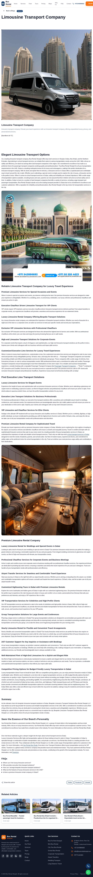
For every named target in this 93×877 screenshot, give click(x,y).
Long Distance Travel (55, 864)
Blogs (50, 3)
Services (23, 3)
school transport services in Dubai (78, 434)
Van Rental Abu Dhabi (30, 745)
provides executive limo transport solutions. (18, 765)
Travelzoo (15, 752)
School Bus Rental (54, 850)
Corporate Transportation (56, 854)
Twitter (70, 782)
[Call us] (88, 866)
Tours (36, 3)
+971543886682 (79, 3)
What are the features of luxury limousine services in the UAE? (23, 770)
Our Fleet (28, 844)
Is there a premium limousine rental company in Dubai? (20, 772)
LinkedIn (87, 782)
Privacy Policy (74, 874)
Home (15, 3)
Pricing (43, 3)
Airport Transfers (53, 857)
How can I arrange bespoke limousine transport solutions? (21, 767)
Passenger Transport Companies (65, 366)
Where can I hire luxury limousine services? (17, 763)
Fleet (30, 3)
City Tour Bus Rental (54, 847)
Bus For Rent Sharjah (55, 841)
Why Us (56, 3)
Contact (69, 3)
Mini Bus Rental (53, 844)
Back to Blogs (10, 10)
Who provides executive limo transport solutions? (19, 765)
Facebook (78, 782)
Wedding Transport (54, 860)
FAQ (62, 3)
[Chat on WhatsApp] (88, 872)
